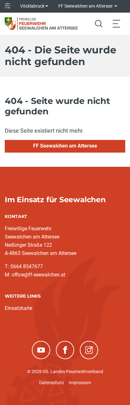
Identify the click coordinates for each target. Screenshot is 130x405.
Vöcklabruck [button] (32, 6)
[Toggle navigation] (116, 23)
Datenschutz (51, 382)
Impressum (80, 382)
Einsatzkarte (18, 308)
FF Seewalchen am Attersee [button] (85, 6)
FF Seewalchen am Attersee (65, 146)
